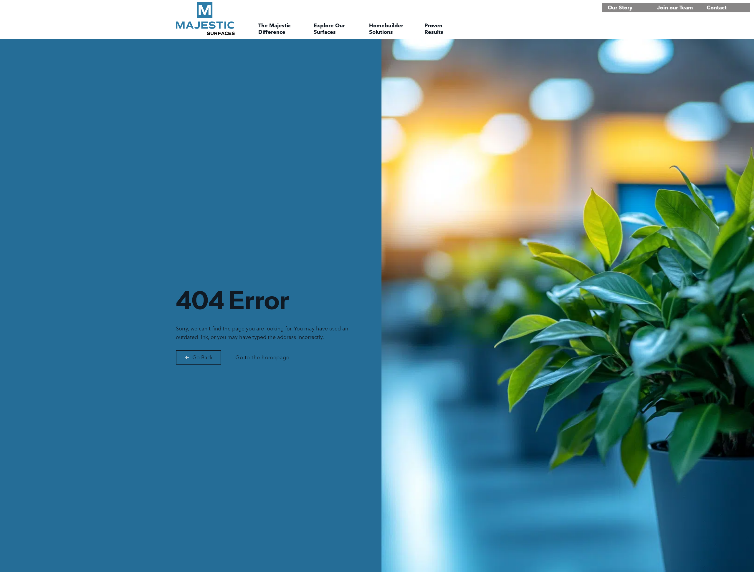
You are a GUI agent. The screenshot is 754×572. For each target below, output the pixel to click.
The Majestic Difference (274, 28)
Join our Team (675, 7)
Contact (717, 7)
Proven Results (433, 28)
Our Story (620, 7)
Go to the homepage (262, 357)
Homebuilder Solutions (386, 28)
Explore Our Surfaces (329, 28)
